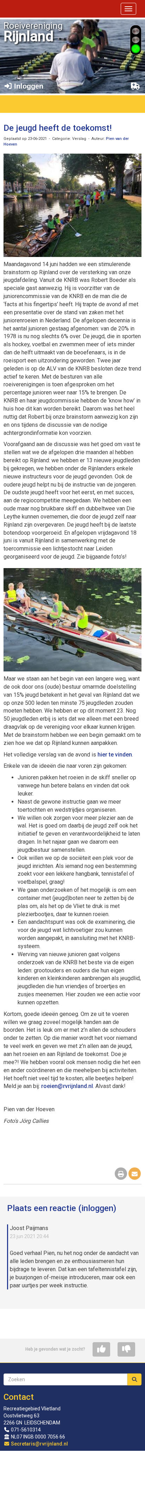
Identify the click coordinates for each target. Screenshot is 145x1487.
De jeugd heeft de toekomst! (58, 128)
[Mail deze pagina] (134, 1174)
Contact (19, 1397)
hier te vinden (114, 754)
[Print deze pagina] (121, 1174)
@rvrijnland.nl (67, 1086)
